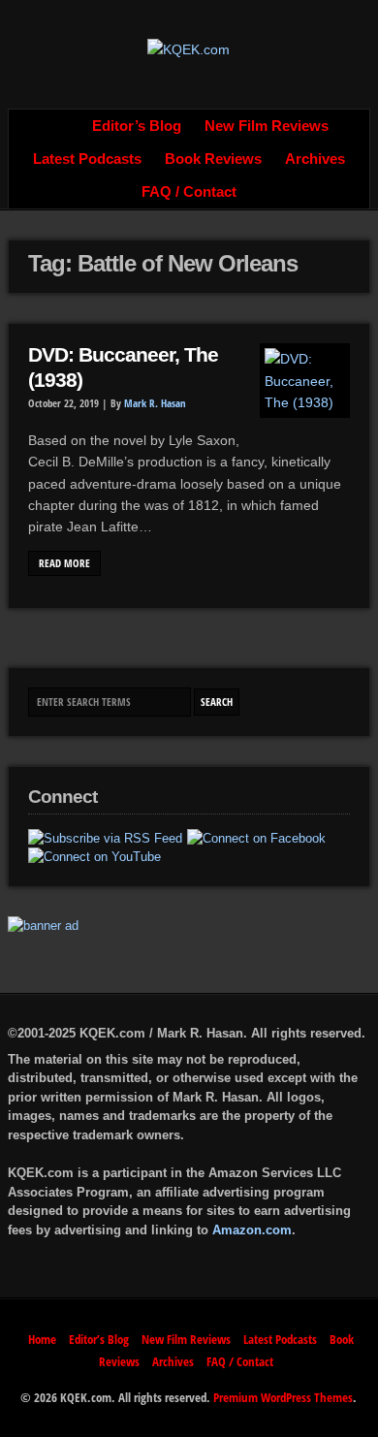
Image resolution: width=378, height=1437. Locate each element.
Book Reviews (213, 159)
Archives (315, 159)
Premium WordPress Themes (283, 1397)
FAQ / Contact (189, 192)
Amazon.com (252, 1230)
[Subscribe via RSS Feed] (105, 838)
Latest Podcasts (87, 159)
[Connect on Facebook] (256, 838)
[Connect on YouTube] (94, 857)
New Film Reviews (267, 126)
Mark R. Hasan (155, 403)
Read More (64, 563)
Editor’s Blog (136, 126)
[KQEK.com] (188, 49)
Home (59, 126)
